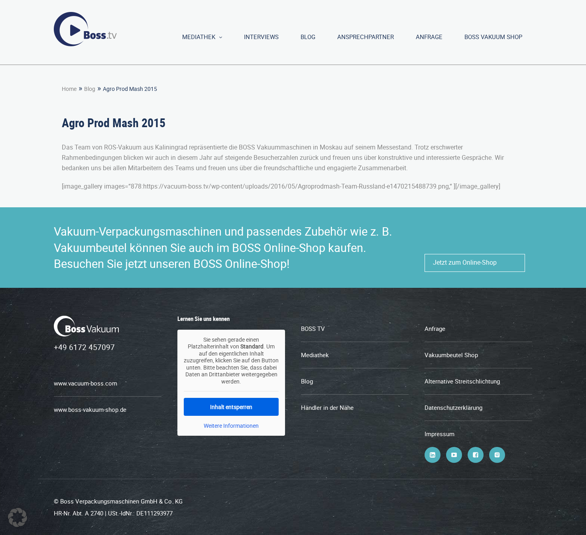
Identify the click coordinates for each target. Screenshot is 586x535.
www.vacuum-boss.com (85, 383)
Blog (308, 37)
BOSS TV (313, 328)
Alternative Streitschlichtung (462, 381)
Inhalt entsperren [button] (231, 407)
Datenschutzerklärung (453, 407)
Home (69, 88)
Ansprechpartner (365, 37)
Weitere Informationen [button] (231, 425)
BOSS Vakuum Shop (493, 37)
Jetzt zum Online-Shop (465, 262)
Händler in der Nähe (327, 407)
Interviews (261, 37)
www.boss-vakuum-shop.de (90, 409)
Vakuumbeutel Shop (451, 355)
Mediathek (198, 37)
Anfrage (429, 37)
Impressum (439, 434)
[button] (17, 517)
